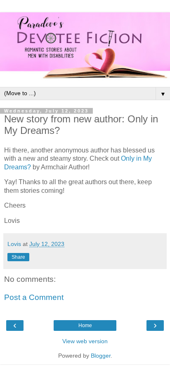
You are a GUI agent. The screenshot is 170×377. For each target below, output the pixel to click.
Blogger (101, 355)
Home (85, 325)
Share (18, 257)
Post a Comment (34, 297)
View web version (85, 341)
